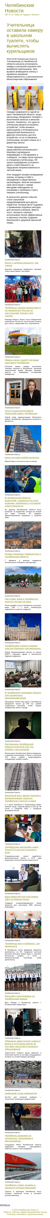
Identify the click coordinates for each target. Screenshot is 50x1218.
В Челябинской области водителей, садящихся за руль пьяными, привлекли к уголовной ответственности (23, 502)
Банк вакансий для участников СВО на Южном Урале (21, 898)
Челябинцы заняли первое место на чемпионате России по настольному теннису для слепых (23, 311)
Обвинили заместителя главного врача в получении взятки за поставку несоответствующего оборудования (23, 1045)
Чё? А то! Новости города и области (22, 15)
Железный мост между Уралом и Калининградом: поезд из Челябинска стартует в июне (23, 798)
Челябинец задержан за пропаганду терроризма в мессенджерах (19, 1138)
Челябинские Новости (19, 8)
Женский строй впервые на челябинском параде (20, 997)
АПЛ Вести (5, 1205)
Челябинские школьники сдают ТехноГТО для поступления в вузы (22, 850)
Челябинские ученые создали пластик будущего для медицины (23, 647)
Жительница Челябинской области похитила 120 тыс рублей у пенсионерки (19, 747)
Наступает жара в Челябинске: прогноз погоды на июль (21, 600)
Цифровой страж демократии (21, 1093)
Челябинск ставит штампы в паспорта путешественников (20, 1186)
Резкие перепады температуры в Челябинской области (23, 555)
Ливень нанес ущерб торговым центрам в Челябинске (22, 361)
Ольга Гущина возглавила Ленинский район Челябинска (21, 412)
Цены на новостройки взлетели (22, 457)
